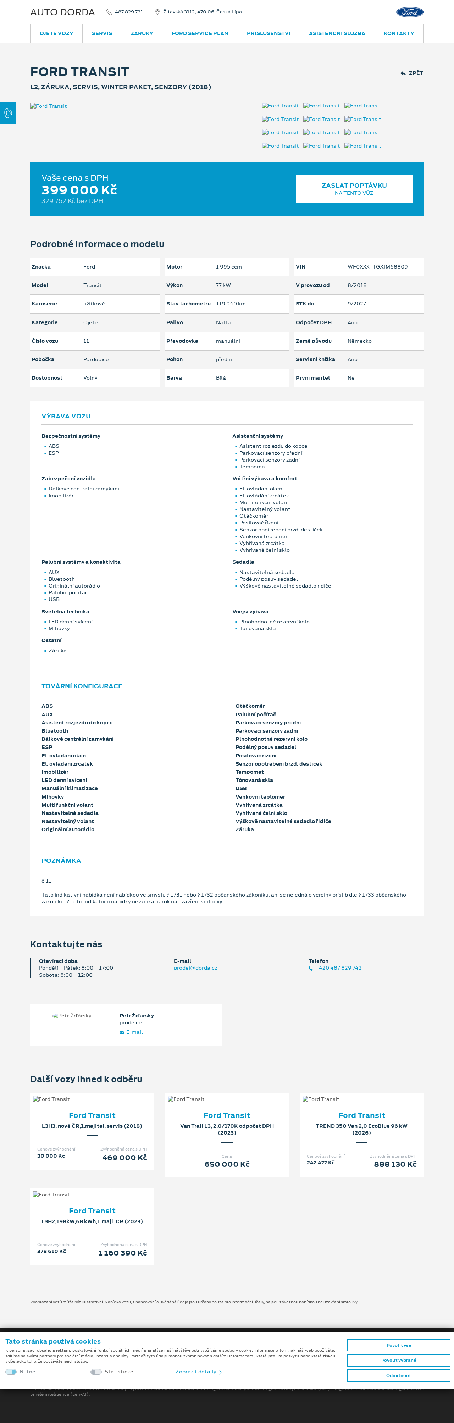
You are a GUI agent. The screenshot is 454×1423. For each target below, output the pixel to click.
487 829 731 (129, 12)
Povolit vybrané (398, 1360)
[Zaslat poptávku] (103, 1092)
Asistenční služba (337, 33)
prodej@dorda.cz (195, 967)
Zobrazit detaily (196, 1371)
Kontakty (399, 33)
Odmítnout (398, 1375)
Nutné (27, 1371)
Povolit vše (399, 1345)
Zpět (416, 73)
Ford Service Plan (200, 33)
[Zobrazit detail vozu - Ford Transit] (80, 1092)
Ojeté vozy (56, 33)
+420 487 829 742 (338, 968)
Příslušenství (268, 33)
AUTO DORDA (62, 12)
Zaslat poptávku (354, 189)
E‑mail (134, 1032)
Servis (102, 33)
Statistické (119, 1371)
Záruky (142, 33)
